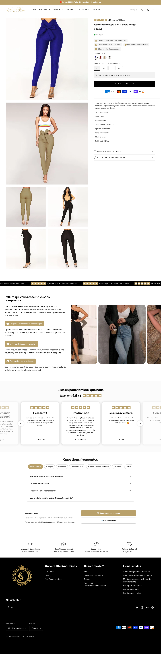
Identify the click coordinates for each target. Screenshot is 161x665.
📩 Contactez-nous (108, 520)
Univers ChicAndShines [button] (61, 566)
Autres (128, 467)
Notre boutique (35, 467)
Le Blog (48, 575)
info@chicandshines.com (110, 513)
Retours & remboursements (98, 467)
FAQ (86, 571)
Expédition (62, 467)
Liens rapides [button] (132, 566)
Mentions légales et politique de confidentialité (137, 580)
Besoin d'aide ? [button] (94, 566)
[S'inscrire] (35, 607)
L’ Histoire (49, 571)
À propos (49, 467)
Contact (87, 579)
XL (119, 68)
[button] (59, 9)
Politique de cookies (132, 593)
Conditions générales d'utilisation (137, 575)
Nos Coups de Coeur (54, 579)
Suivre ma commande (93, 575)
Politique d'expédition (132, 585)
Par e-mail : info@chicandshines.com (95, 584)
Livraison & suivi (77, 467)
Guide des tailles (111, 63)
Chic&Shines (16, 636)
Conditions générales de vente (136, 571)
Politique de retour (131, 589)
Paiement (117, 467)
